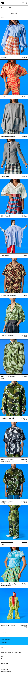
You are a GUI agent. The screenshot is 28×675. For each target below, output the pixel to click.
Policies (3, 657)
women (18, 8)
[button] (26, 2)
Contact (3, 659)
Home (3, 8)
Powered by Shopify (6, 671)
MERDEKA (10, 8)
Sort (2, 18)
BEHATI (3, 647)
